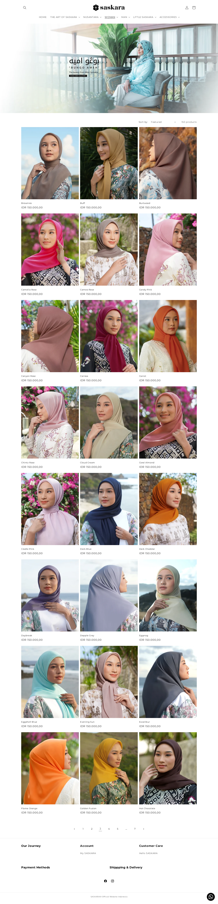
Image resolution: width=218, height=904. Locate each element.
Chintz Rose (28, 462)
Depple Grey (87, 635)
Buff (82, 203)
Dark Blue (85, 549)
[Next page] (143, 828)
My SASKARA (88, 853)
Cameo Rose (87, 289)
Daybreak (26, 635)
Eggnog (143, 635)
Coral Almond (146, 462)
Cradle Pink (27, 549)
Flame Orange (29, 808)
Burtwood (144, 203)
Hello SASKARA (148, 853)
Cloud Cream (87, 462)
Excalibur (144, 722)
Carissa (84, 376)
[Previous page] (74, 828)
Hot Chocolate (147, 808)
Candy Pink (145, 289)
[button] (24, 7)
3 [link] (100, 828)
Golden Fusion (88, 808)
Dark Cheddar (147, 549)
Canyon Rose (28, 376)
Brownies (26, 203)
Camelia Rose (29, 289)
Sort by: (143, 122)
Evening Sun (87, 722)
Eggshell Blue (29, 722)
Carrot (142, 376)
